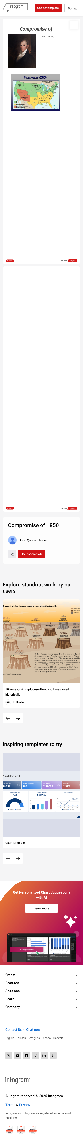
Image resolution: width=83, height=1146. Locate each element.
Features (12, 983)
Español (46, 1038)
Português (34, 1038)
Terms (10, 1105)
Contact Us (13, 1029)
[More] (74, 25)
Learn (9, 999)
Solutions (12, 991)
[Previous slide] (8, 718)
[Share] (12, 554)
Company (12, 1007)
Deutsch (21, 1038)
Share (10, 261)
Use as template (48, 8)
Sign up (72, 8)
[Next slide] (18, 718)
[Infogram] (15, 8)
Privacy (24, 1105)
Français (58, 1038)
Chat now (33, 1029)
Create (10, 975)
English (9, 1038)
